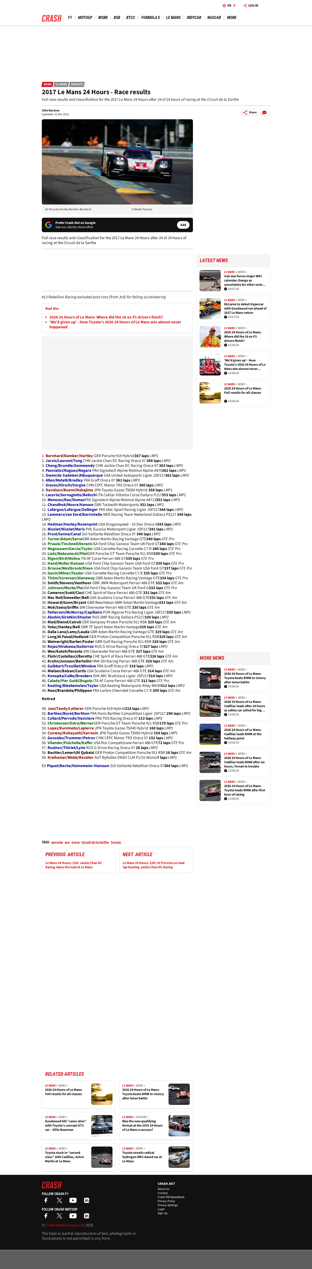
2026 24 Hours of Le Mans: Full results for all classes (63, 1092)
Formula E (151, 17)
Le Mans (173, 17)
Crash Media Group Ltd (65, 1225)
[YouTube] (74, 1202)
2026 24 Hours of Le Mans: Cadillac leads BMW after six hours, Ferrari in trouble (244, 762)
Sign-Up (162, 1213)
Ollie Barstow (50, 110)
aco (67, 842)
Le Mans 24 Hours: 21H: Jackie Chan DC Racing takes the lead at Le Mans (73, 865)
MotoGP (85, 17)
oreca (76, 842)
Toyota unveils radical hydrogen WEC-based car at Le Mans (142, 1157)
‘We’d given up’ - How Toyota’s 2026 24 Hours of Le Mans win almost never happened (115, 324)
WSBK (102, 17)
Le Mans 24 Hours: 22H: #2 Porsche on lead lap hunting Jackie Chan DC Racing (153, 865)
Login (161, 1209)
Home (48, 84)
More (231, 17)
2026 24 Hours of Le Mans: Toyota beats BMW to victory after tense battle (143, 1094)
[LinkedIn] (88, 1202)
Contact (163, 1193)
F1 (70, 17)
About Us (163, 1189)
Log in (253, 5)
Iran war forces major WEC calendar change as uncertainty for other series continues (244, 280)
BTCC (130, 17)
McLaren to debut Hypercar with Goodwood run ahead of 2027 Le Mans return (245, 308)
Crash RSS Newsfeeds (171, 1197)
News (62, 1085)
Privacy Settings (168, 1205)
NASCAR (214, 17)
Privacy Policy (166, 1201)
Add (183, 225)
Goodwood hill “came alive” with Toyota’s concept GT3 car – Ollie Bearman (66, 1125)
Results (77, 84)
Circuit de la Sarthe (95, 842)
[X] (60, 1202)
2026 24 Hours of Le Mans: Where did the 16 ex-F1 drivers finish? (106, 317)
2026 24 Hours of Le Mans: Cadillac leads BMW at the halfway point (242, 734)
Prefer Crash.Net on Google (75, 223)
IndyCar (194, 17)
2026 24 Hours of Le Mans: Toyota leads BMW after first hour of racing (244, 790)
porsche (57, 842)
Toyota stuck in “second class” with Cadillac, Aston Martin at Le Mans (64, 1157)
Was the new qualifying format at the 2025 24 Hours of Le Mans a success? (142, 1125)
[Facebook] (47, 1202)
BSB (117, 17)
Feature (141, 1117)
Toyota (116, 842)
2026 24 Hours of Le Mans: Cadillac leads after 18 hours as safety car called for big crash (244, 706)
